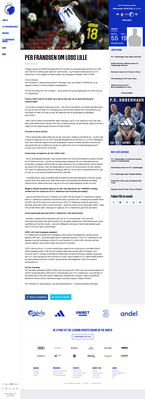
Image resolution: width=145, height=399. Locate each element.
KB (113, 377)
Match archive (58, 373)
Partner (95, 371)
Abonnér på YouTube (13, 388)
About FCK (97, 368)
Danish (15, 384)
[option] (64, 25)
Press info (96, 375)
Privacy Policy (96, 383)
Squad (36, 368)
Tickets (5, 20)
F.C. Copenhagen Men (10, 26)
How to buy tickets (79, 373)
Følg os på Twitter (17, 388)
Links (114, 368)
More (4, 54)
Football (36, 373)
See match (127, 20)
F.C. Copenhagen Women (8, 40)
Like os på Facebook (2, 388)
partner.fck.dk (82, 337)
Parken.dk (115, 371)
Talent (35, 375)
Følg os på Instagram (9, 388)
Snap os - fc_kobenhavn (6, 388)
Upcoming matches (60, 371)
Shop (4, 48)
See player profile (117, 43)
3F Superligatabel (59, 375)
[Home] (9, 9)
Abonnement (77, 375)
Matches (5, 33)
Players (36, 371)
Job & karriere (97, 373)
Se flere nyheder (127, 93)
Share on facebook (38, 297)
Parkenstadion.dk (118, 373)
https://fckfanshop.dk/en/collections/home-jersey (127, 99)
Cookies (86, 383)
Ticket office (77, 371)
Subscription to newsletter (10, 395)
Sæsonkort (76, 377)
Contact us (96, 377)
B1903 (114, 375)
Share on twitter (62, 297)
